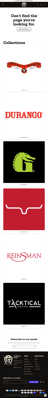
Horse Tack (26, 361)
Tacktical (23, 326)
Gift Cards (37, 366)
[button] (3, 4)
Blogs (36, 361)
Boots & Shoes (27, 371)
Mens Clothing (27, 364)
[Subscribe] (34, 346)
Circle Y (23, 90)
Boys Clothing (27, 369)
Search (36, 359)
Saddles (26, 359)
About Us (37, 364)
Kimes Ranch (23, 231)
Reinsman (23, 279)
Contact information (24, 396)
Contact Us (37, 369)
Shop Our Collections (24, 29)
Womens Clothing (28, 366)
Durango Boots (23, 137)
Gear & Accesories (28, 374)
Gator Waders (23, 184)
